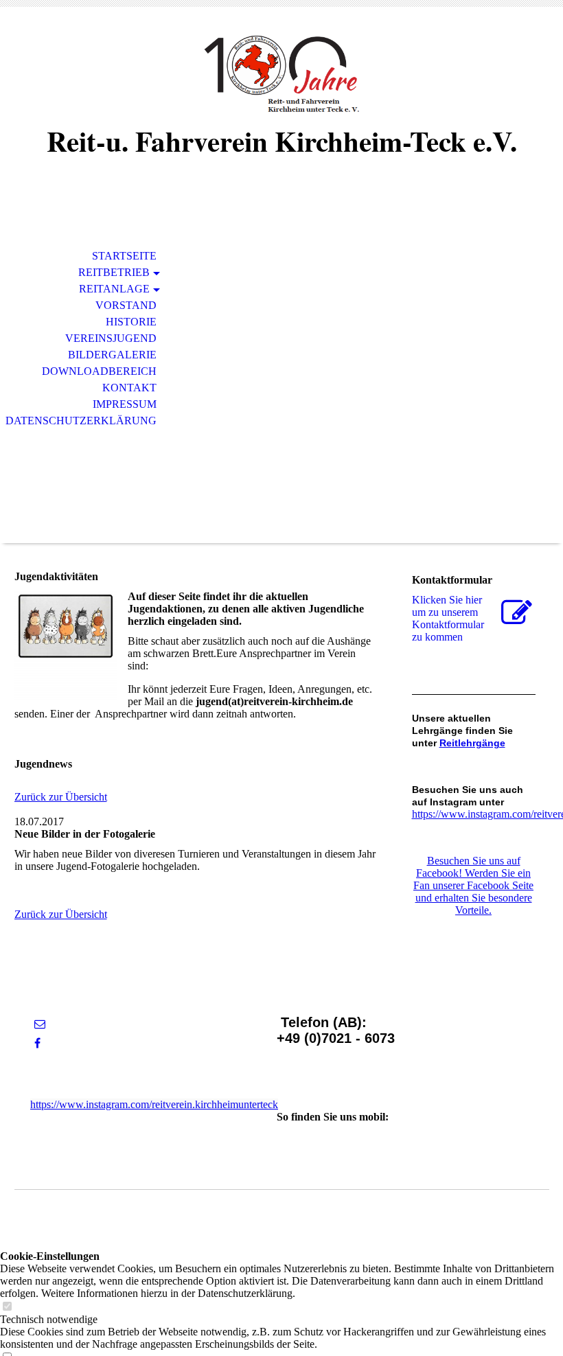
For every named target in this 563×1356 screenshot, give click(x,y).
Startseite (124, 256)
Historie (131, 321)
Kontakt (129, 387)
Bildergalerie (112, 354)
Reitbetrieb (114, 272)
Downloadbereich (99, 371)
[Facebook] (37, 1043)
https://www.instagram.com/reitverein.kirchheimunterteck (154, 1104)
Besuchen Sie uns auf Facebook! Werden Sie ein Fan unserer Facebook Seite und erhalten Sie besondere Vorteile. (473, 885)
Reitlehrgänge (472, 742)
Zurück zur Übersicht (60, 797)
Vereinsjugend (111, 338)
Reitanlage (114, 289)
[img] (281, 73)
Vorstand (126, 305)
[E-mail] (39, 1024)
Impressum (125, 404)
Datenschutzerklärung (81, 420)
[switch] (7, 1307)
